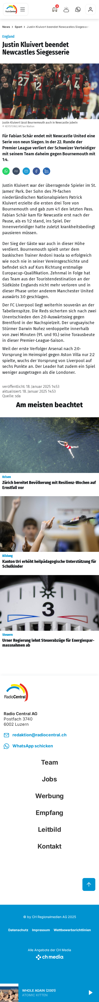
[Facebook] (36, 171)
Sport (18, 27)
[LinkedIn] (46, 171)
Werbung (49, 796)
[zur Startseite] (11, 9)
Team (49, 762)
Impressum (41, 930)
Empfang (49, 813)
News (6, 27)
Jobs (49, 779)
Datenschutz (18, 930)
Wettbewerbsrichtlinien (72, 930)
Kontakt (49, 846)
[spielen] (90, 992)
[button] (78, 9)
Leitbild (49, 829)
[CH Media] (49, 956)
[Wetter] (66, 9)
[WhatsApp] (6, 171)
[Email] (26, 171)
